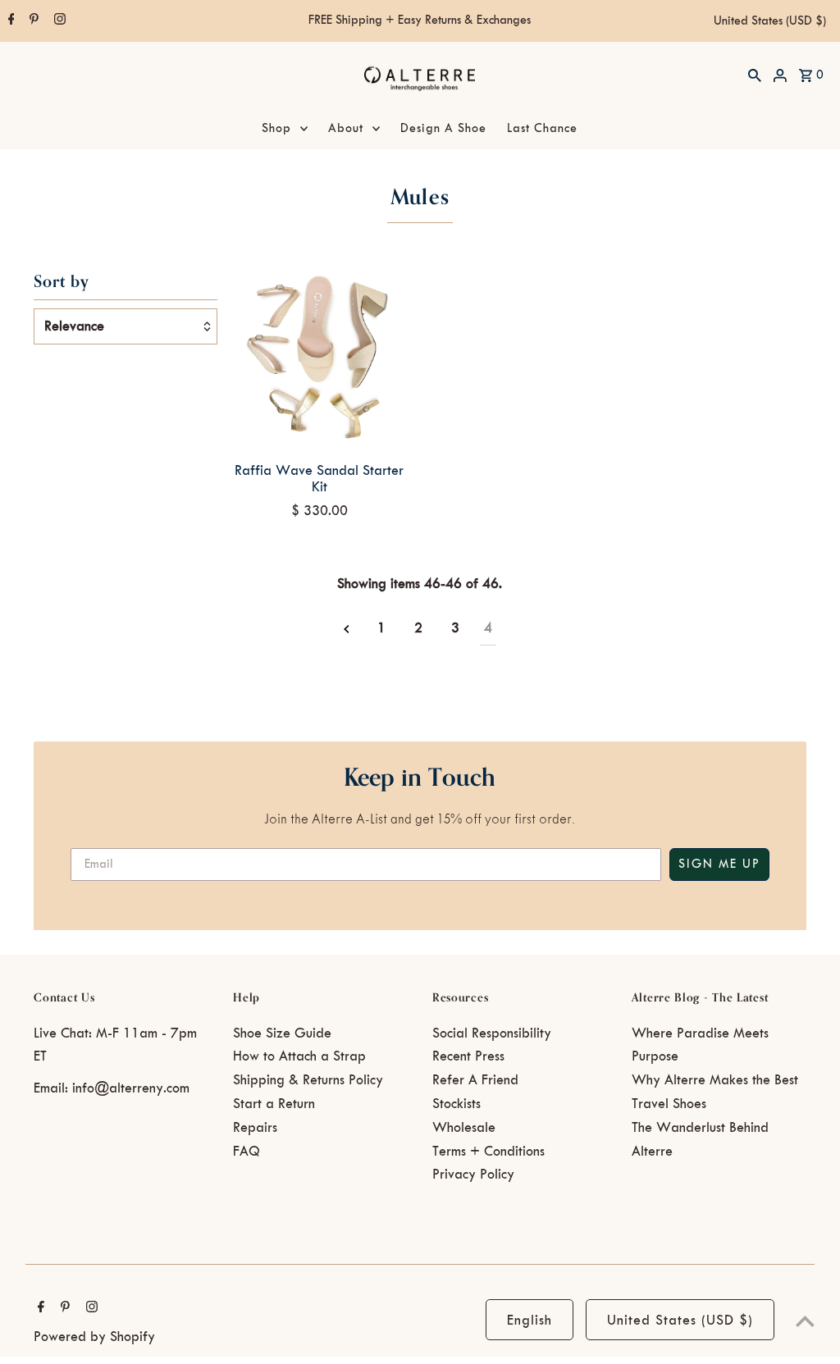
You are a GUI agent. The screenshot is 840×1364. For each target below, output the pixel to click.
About (345, 128)
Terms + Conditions (488, 1151)
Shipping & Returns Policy (308, 1080)
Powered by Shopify (94, 1337)
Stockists (456, 1104)
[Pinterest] (32, 21)
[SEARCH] (754, 74)
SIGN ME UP (719, 864)
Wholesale (463, 1127)
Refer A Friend (475, 1080)
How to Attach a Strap (299, 1056)
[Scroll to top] (805, 1320)
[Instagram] (58, 21)
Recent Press (468, 1056)
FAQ (246, 1151)
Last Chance (542, 128)
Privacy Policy (473, 1174)
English (529, 1320)
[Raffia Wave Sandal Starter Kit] (320, 357)
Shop (276, 128)
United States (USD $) (770, 21)
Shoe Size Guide (282, 1033)
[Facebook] (9, 21)
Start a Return (274, 1104)
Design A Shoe (443, 128)
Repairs (255, 1127)
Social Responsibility (491, 1033)
